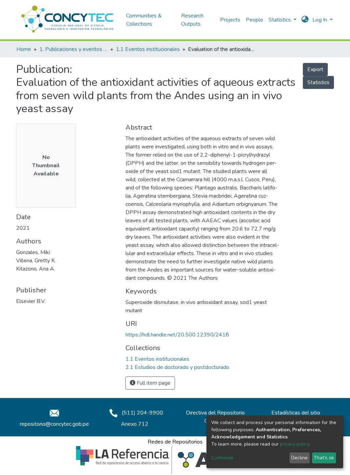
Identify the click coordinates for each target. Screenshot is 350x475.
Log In (320, 20)
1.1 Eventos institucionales (148, 49)
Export (315, 69)
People (254, 20)
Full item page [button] (153, 383)
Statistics (318, 82)
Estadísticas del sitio (295, 413)
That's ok (324, 457)
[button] (305, 20)
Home (23, 49)
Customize (222, 457)
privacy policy (294, 444)
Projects (230, 20)
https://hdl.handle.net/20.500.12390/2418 (177, 335)
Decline (299, 457)
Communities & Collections (144, 20)
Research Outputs (192, 20)
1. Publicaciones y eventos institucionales (73, 49)
